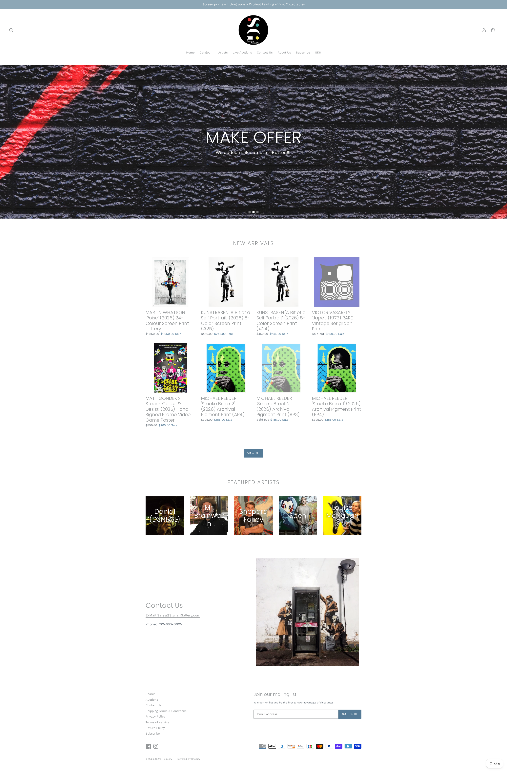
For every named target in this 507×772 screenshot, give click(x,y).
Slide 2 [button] (253, 212)
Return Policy (155, 728)
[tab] (249, 212)
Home (190, 52)
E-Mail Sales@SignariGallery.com (173, 615)
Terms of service (157, 722)
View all (253, 453)
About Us (284, 52)
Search (150, 694)
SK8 (318, 52)
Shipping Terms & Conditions (166, 711)
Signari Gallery (164, 759)
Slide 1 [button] (249, 212)
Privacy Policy (155, 716)
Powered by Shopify (188, 759)
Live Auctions (242, 52)
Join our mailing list (275, 694)
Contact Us (265, 52)
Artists (223, 52)
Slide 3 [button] (257, 212)
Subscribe (303, 52)
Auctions (152, 699)
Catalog (205, 52)
